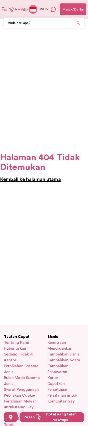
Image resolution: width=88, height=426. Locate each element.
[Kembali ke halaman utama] (18, 9)
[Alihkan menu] (4, 9)
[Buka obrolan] (53, 9)
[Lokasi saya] (11, 417)
